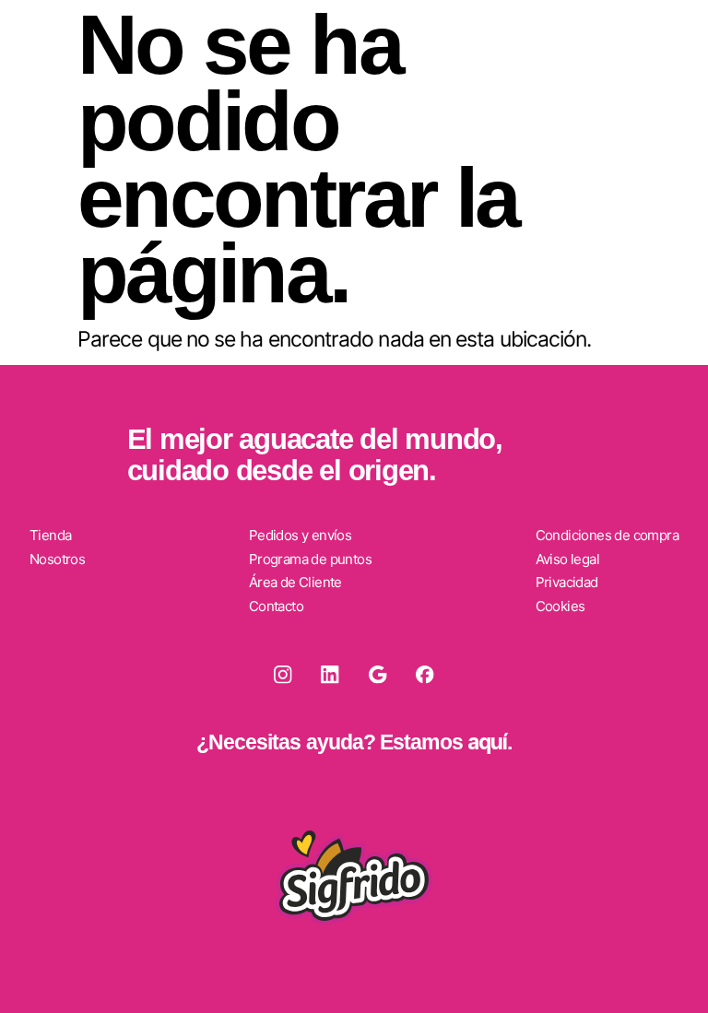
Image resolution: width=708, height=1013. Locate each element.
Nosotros (57, 559)
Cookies (560, 606)
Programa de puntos (310, 559)
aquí (487, 742)
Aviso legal (567, 559)
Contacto (276, 606)
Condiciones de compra (607, 535)
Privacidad (567, 582)
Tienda (50, 535)
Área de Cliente (295, 582)
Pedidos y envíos (300, 535)
